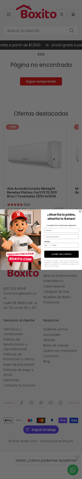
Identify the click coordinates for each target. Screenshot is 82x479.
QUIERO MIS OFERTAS (61, 254)
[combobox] (47, 245)
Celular (47, 241)
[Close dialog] (80, 211)
